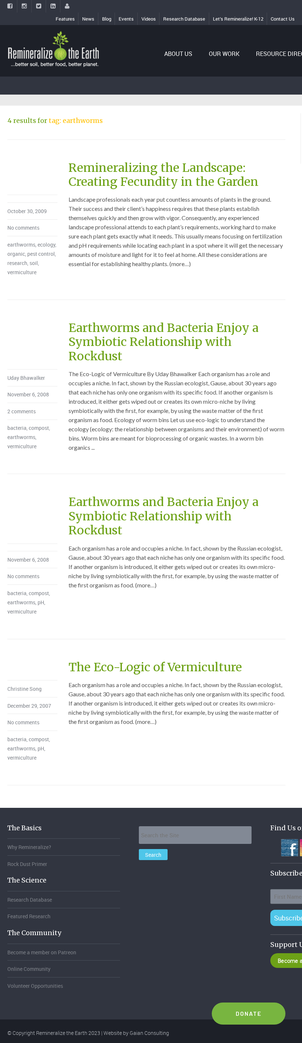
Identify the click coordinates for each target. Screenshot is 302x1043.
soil (33, 262)
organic (16, 253)
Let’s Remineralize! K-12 (238, 18)
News (88, 18)
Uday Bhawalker (26, 377)
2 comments (21, 411)
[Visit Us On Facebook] (289, 847)
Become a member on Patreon (41, 952)
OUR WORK (224, 54)
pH (41, 602)
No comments (23, 227)
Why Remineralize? (29, 847)
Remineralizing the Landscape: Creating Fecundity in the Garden (164, 174)
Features (65, 18)
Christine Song (24, 688)
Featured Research (28, 916)
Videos (148, 18)
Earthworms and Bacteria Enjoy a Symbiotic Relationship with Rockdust (164, 342)
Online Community (28, 968)
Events (126, 18)
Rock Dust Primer (27, 863)
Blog (106, 18)
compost (39, 427)
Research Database (184, 18)
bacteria (17, 427)
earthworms (21, 244)
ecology (46, 244)
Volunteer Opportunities (35, 985)
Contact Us (283, 18)
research (17, 262)
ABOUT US (178, 54)
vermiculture (21, 272)
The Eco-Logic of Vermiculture (155, 667)
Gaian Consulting (149, 1032)
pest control (41, 253)
